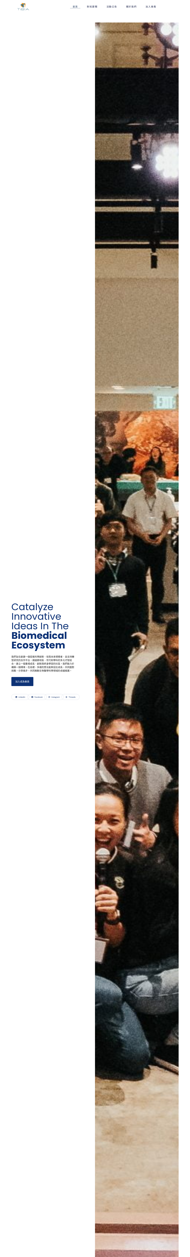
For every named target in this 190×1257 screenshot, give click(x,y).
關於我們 (131, 6)
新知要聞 (92, 6)
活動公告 (112, 6)
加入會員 (151, 6)
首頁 (75, 6)
